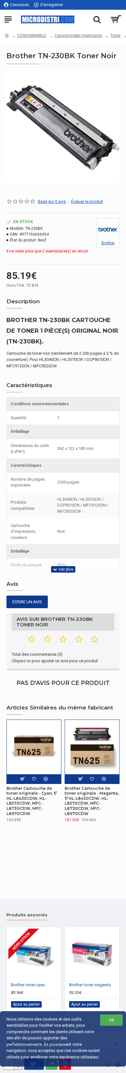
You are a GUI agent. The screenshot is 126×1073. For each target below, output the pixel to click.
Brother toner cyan (28, 984)
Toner (115, 35)
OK (111, 1020)
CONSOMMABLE (31, 35)
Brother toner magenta (90, 984)
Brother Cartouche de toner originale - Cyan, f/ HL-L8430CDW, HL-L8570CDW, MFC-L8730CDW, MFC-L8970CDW (31, 801)
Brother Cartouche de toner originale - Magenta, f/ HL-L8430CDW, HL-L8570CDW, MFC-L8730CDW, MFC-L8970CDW (92, 801)
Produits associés (26, 914)
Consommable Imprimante (78, 35)
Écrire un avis (27, 601)
